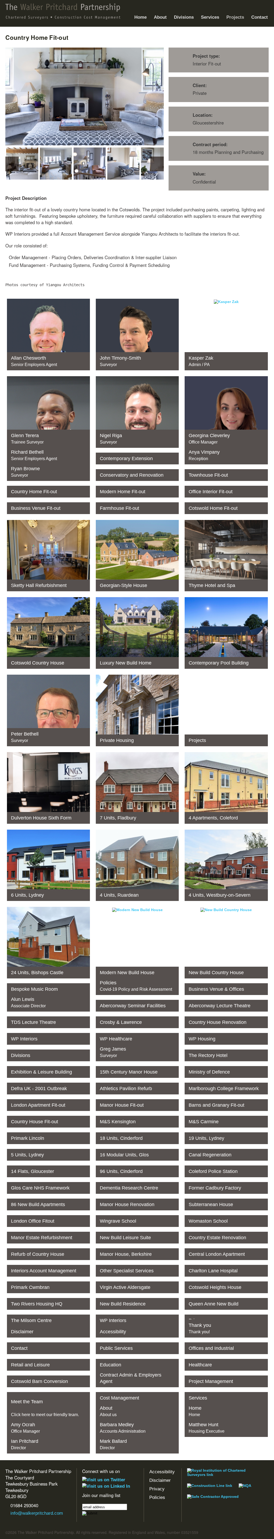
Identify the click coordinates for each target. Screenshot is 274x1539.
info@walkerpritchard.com (36, 1513)
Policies (157, 1497)
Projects (233, 13)
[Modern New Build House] (137, 910)
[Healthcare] (226, 1363)
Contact (259, 17)
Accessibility (162, 1471)
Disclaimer (160, 1480)
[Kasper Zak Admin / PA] (226, 302)
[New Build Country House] (226, 910)
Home (140, 17)
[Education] (137, 1363)
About (159, 13)
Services (208, 13)
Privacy (157, 1488)
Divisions (184, 17)
